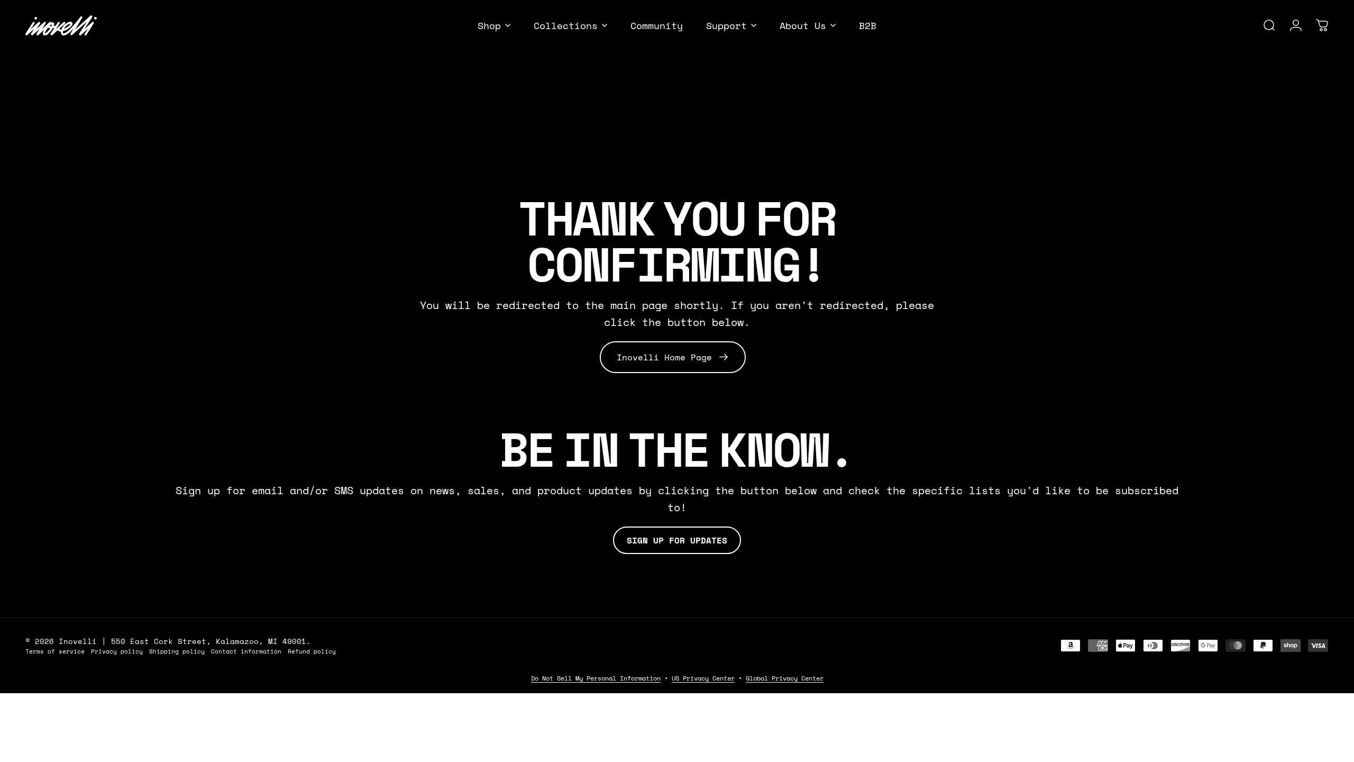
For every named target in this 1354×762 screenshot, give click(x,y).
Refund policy (312, 651)
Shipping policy (177, 651)
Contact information (246, 651)
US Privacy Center (703, 678)
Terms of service (55, 651)
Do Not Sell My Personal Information (596, 678)
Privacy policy (117, 651)
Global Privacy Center (785, 678)
